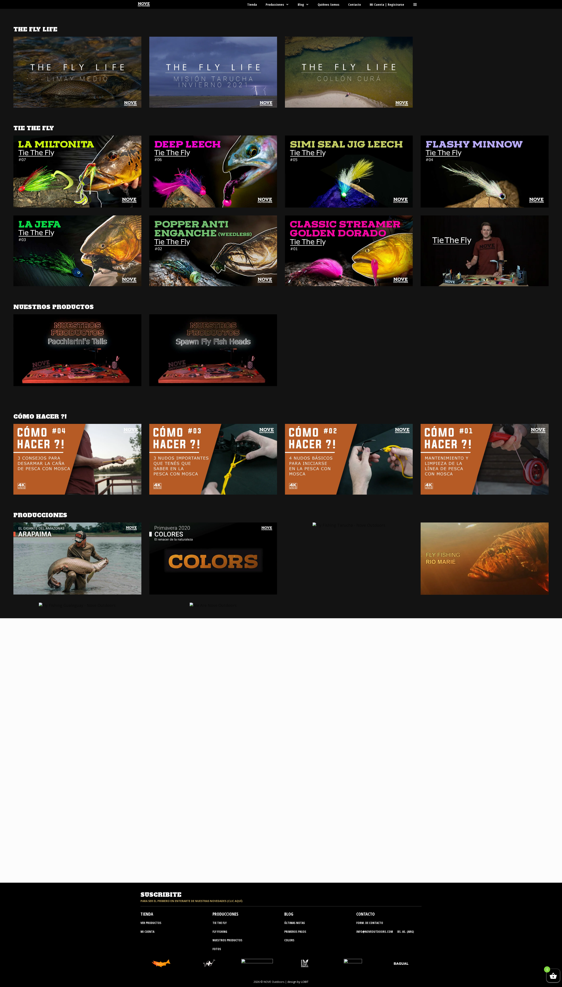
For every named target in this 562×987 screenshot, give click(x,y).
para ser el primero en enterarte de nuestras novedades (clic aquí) (191, 901)
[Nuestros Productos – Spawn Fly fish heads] (213, 383)
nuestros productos (227, 940)
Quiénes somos (328, 4)
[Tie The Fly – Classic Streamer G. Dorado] (349, 284)
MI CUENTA (147, 931)
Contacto (354, 4)
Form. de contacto (369, 923)
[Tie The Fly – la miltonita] (77, 204)
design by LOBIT (297, 982)
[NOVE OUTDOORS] (145, 4)
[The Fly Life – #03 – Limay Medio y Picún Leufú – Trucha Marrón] (77, 105)
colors (289, 940)
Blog (301, 4)
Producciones (275, 4)
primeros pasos (295, 931)
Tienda (252, 4)
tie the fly (220, 923)
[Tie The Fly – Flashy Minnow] (484, 204)
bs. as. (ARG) (405, 931)
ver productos (150, 923)
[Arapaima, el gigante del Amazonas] (77, 591)
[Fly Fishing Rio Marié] (484, 591)
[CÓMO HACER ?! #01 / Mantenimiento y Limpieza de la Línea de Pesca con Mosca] (484, 492)
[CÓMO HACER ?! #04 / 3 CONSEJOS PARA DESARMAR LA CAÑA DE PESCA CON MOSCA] (77, 492)
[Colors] (213, 591)
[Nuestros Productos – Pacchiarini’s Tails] (77, 383)
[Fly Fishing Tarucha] (349, 525)
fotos (217, 949)
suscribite (160, 895)
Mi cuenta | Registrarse (387, 4)
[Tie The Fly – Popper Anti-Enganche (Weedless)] (213, 284)
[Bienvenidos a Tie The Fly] (484, 284)
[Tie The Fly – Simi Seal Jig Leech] (349, 204)
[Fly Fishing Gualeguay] (77, 605)
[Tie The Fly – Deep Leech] (213, 204)
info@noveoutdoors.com (374, 931)
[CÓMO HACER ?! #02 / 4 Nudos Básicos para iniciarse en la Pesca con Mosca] (349, 492)
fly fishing (220, 931)
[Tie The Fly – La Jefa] (77, 284)
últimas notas (294, 923)
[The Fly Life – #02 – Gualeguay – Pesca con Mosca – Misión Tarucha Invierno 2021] (213, 105)
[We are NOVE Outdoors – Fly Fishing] (213, 605)
